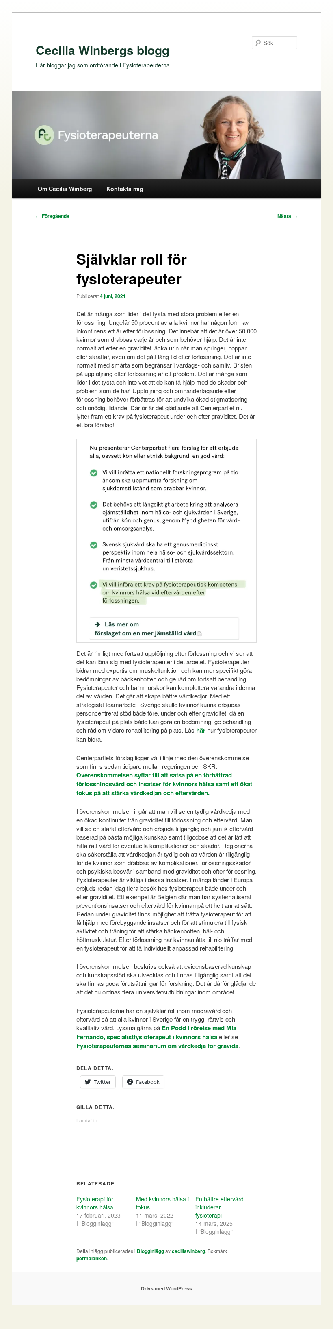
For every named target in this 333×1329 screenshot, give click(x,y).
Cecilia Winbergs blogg (102, 50)
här (200, 730)
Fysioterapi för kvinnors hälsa (94, 1203)
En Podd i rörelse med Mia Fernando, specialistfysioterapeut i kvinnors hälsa (156, 1032)
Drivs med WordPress (166, 1288)
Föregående (52, 216)
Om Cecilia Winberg (65, 189)
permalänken (91, 1258)
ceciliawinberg (188, 1251)
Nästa (287, 216)
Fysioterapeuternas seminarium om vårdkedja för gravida (157, 1045)
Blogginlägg (150, 1251)
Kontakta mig (124, 189)
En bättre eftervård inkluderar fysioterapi (219, 1207)
